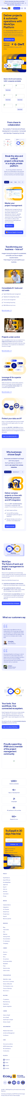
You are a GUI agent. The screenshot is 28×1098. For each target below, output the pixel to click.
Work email (7, 837)
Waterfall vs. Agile (7, 979)
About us (5, 952)
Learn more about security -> (10, 436)
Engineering (6, 1004)
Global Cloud (6, 911)
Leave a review (6, 970)
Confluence (5, 1035)
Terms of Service (13, 1095)
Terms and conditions (8, 1044)
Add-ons (5, 889)
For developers (6, 941)
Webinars (5, 934)
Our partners (6, 959)
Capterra (17, 47)
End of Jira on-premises (8, 981)
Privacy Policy (4, 1095)
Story (4, 956)
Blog (4, 927)
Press (4, 966)
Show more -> (6, 990)
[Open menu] (25, 8)
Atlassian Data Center (8, 1030)
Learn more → (18, 4)
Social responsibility (7, 961)
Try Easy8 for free (9, 39)
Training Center (6, 936)
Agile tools (5, 884)
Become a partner (7, 918)
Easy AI (4, 887)
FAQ (4, 932)
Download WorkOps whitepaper (11, 603)
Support (5, 916)
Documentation (6, 938)
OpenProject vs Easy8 (8, 1019)
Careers (5, 954)
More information (6, 310)
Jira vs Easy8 (6, 1017)
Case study (8, 90)
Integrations (6, 907)
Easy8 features (6, 877)
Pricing (4, 896)
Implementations (7, 904)
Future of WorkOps (7, 988)
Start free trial (17, 8)
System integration (7, 1006)
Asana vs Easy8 (6, 1015)
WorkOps (5, 891)
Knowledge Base (6, 882)
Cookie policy (6, 1050)
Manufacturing (6, 1001)
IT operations (6, 999)
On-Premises (6, 909)
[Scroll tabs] (22, 182)
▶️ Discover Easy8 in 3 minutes (14, 232)
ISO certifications (7, 1048)
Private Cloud (6, 914)
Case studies (6, 929)
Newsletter (5, 963)
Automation (6, 893)
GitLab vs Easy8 (6, 1022)
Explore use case (10, 526)
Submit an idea (6, 968)
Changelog (5, 943)
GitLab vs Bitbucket (7, 983)
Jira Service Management (8, 1033)
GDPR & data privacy (7, 1046)
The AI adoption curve (8, 986)
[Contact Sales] (22, 8)
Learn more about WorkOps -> (10, 727)
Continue (12, 844)
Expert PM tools (6, 880)
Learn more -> (9, 225)
